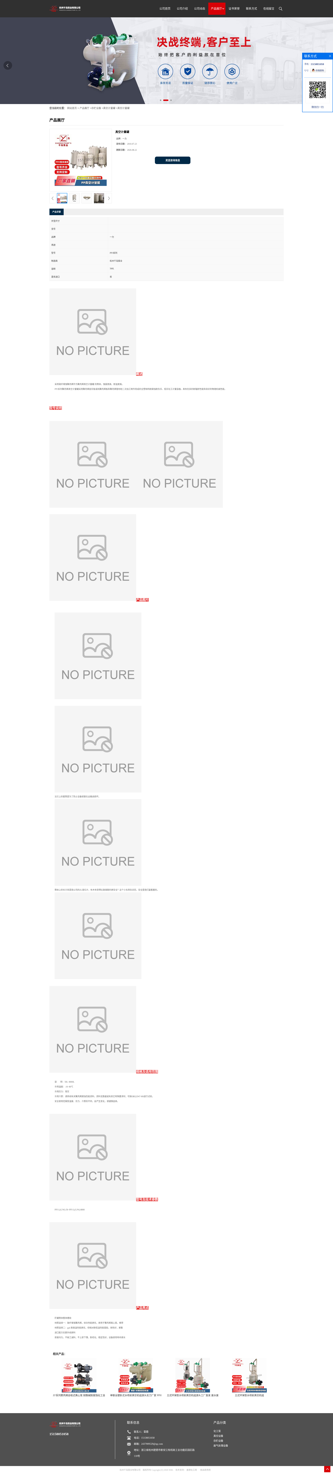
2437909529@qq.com (152, 1444)
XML (171, 1470)
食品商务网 (205, 1470)
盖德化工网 (191, 1470)
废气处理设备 (221, 1445)
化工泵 (217, 1431)
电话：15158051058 (144, 1438)
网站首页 (72, 108)
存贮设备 (96, 108)
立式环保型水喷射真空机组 (249, 1395)
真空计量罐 (109, 108)
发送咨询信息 (172, 160)
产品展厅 (84, 108)
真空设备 (218, 1436)
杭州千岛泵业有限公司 (130, 1470)
